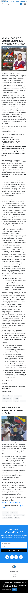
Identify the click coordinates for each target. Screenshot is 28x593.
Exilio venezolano (7, 401)
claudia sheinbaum (7, 395)
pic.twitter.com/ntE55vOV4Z (11, 502)
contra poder (18, 395)
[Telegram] (8, 1)
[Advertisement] (14, 20)
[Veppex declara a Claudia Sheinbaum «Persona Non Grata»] (14, 58)
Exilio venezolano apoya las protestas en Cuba (12, 410)
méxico (16, 401)
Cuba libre (5, 512)
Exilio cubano (14, 512)
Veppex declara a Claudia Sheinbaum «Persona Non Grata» (13, 40)
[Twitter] (12, 1)
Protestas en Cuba (7, 517)
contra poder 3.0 (7, 398)
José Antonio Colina (19, 515)
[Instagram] (14, 1)
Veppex (23, 401)
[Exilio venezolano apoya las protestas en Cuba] (14, 428)
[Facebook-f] (10, 1)
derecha (16, 398)
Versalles (17, 517)
